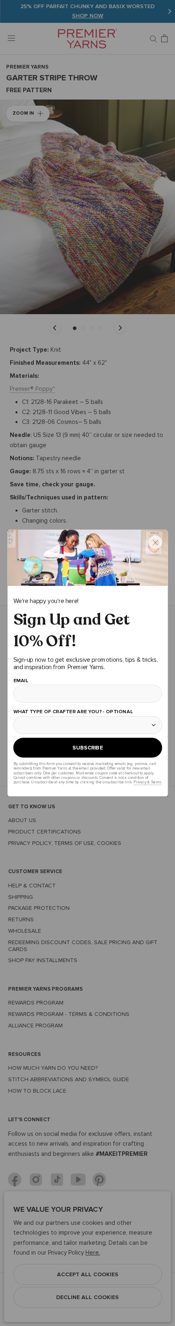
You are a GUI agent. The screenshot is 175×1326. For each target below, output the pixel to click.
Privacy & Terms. (147, 782)
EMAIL (20, 680)
